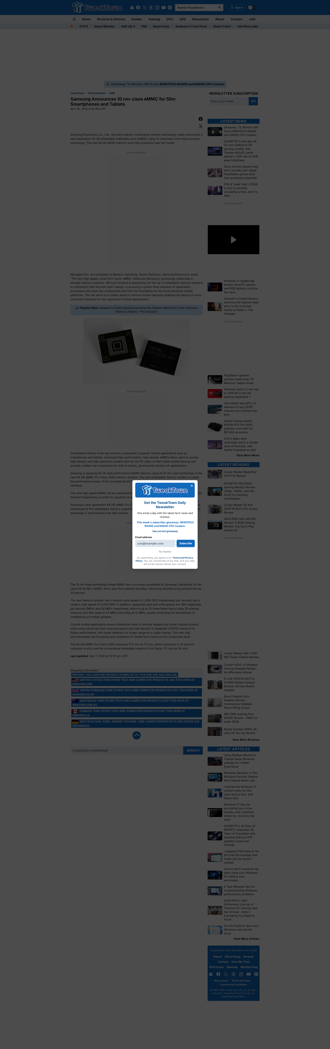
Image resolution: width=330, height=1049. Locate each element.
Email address (143, 537)
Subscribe (185, 543)
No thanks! (165, 551)
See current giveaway (165, 531)
